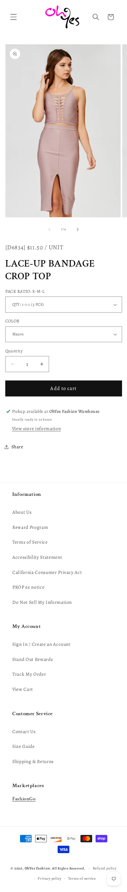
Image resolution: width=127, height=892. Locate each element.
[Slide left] (49, 229)
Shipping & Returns (33, 761)
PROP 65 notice (28, 587)
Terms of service (82, 878)
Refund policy (105, 868)
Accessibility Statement (37, 557)
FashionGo (24, 799)
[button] (13, 17)
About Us (21, 512)
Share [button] (17, 446)
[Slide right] (77, 229)
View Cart (22, 689)
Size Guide (23, 746)
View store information (36, 428)
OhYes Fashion (37, 868)
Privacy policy (49, 878)
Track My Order (29, 674)
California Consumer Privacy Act (47, 572)
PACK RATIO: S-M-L (24, 291)
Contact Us (24, 731)
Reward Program (30, 527)
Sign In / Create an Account (41, 644)
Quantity (14, 351)
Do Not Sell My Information (42, 602)
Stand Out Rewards (32, 659)
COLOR (12, 321)
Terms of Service (30, 542)
